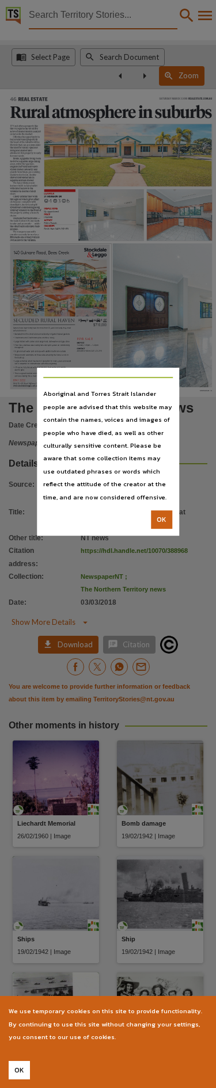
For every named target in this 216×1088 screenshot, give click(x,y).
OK (161, 519)
